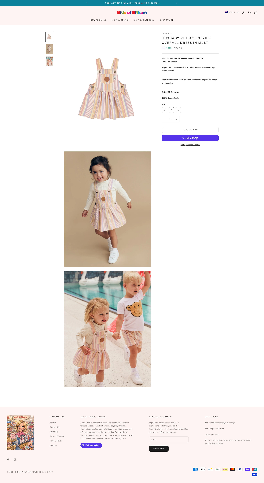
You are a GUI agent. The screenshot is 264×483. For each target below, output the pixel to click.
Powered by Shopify (42, 472)
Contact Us (55, 427)
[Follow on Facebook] (8, 459)
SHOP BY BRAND (120, 20)
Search (53, 422)
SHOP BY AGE (167, 20)
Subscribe (159, 448)
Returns (53, 445)
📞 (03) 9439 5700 (150, 3)
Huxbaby (167, 33)
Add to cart (190, 129)
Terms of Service (57, 436)
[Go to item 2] (49, 49)
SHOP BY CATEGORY (144, 20)
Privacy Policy (56, 441)
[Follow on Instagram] (15, 459)
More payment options (190, 144)
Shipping (54, 431)
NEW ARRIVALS (98, 20)
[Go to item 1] (49, 37)
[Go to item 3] (49, 61)
